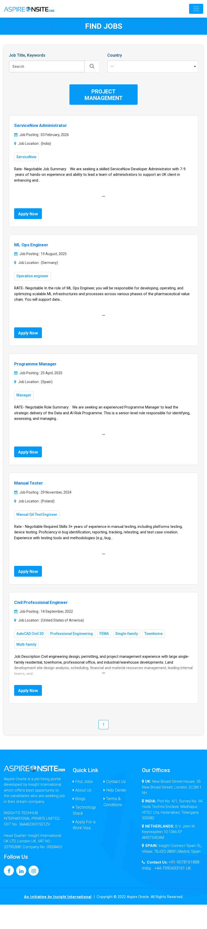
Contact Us (115, 781)
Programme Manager (35, 363)
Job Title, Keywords (27, 55)
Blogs (79, 798)
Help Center (115, 790)
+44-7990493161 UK (172, 868)
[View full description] (103, 196)
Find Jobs (83, 781)
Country (114, 55)
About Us (82, 790)
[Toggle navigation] (196, 9)
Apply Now (28, 214)
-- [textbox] (112, 66)
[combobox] (152, 66)
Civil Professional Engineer (41, 602)
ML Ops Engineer (31, 244)
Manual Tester (28, 483)
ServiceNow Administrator (40, 125)
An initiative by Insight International (58, 896)
